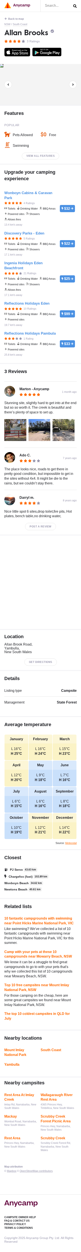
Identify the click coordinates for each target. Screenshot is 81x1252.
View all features (40, 155)
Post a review (40, 526)
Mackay (10, 1116)
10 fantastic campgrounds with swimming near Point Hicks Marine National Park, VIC (39, 921)
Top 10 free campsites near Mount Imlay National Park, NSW (36, 987)
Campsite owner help (20, 1217)
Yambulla (11, 1064)
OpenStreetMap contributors (36, 1171)
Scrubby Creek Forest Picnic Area (56, 1119)
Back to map (16, 18)
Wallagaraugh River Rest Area (57, 1097)
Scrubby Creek (53, 1138)
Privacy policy (15, 1224)
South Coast (20, 24)
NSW (7, 24)
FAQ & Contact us (17, 1220)
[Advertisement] (40, 582)
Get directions (40, 662)
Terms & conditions (18, 1227)
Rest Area (12, 1138)
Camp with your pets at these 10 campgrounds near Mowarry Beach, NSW (38, 954)
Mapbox (11, 1171)
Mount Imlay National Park (15, 1052)
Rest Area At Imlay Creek (19, 1097)
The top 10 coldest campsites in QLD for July (37, 1016)
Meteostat (71, 843)
